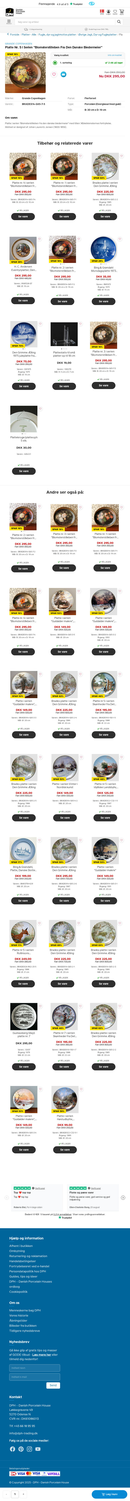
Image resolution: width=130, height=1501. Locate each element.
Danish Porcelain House (19, 11)
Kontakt (15, 1397)
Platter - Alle (29, 35)
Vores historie (18, 1315)
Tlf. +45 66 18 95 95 (22, 1426)
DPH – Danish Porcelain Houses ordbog (30, 1284)
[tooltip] (23, 184)
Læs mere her (41, 1354)
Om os (14, 1303)
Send (53, 1385)
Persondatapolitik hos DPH (27, 1271)
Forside (14, 35)
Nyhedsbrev (19, 1342)
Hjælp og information (26, 1238)
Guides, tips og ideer (23, 1276)
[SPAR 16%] (25, 92)
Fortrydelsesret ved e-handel (29, 1266)
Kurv (122, 14)
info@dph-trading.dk (23, 1433)
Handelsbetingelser (22, 1261)
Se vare (23, 216)
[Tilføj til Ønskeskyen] (63, 74)
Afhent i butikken (21, 1246)
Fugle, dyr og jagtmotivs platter (57, 35)
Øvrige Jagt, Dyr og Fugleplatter (97, 35)
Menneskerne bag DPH (25, 1310)
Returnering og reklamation (28, 1256)
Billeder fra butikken (23, 1325)
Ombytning (17, 1251)
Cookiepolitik (18, 1292)
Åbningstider (18, 1320)
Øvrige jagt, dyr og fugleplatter (8, 34)
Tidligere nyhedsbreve (24, 1331)
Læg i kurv (111, 1494)
